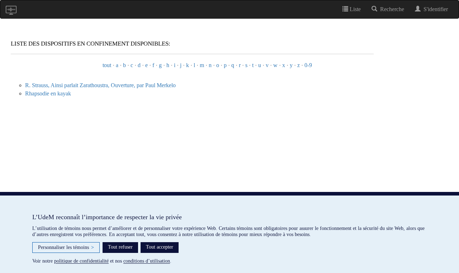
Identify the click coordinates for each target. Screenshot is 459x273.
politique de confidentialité (81, 261)
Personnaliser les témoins (66, 247)
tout (107, 65)
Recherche (390, 9)
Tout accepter (159, 247)
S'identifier (434, 9)
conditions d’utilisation (146, 261)
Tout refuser (120, 247)
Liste (354, 9)
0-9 (308, 65)
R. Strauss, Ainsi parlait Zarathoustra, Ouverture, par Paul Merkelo (100, 85)
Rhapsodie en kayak (48, 93)
